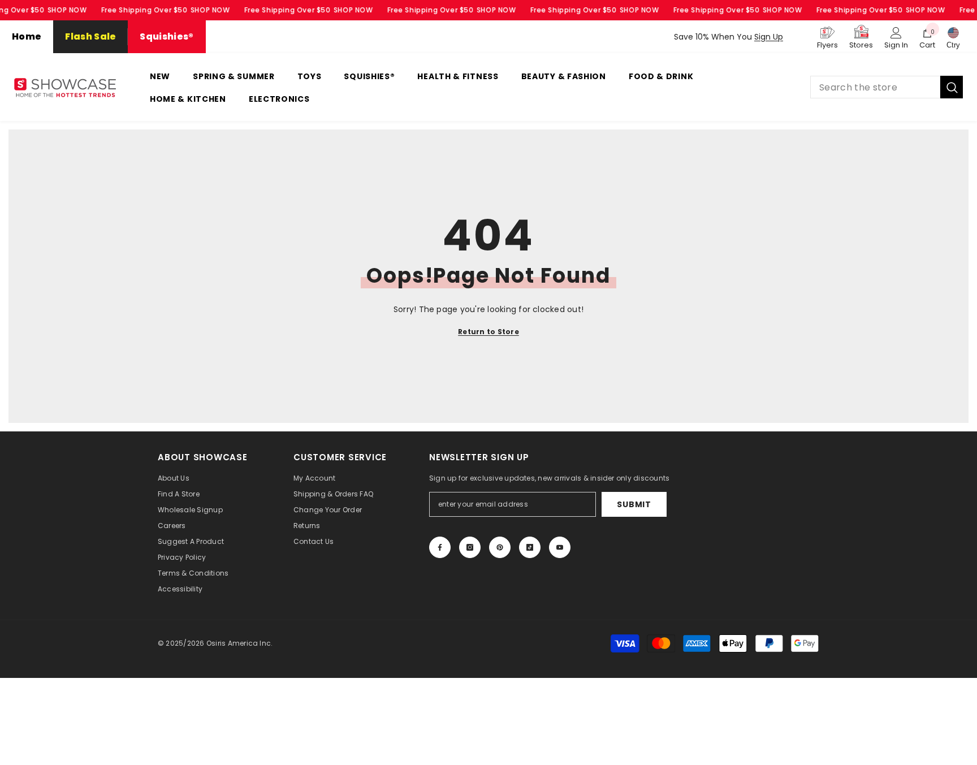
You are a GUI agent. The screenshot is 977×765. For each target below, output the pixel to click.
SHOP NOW (67, 10)
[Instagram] (470, 547)
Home (26, 36)
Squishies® (166, 36)
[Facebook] (440, 547)
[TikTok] (530, 547)
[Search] (886, 87)
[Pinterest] (500, 547)
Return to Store (488, 331)
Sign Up (768, 36)
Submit (634, 504)
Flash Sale (90, 36)
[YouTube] (559, 547)
